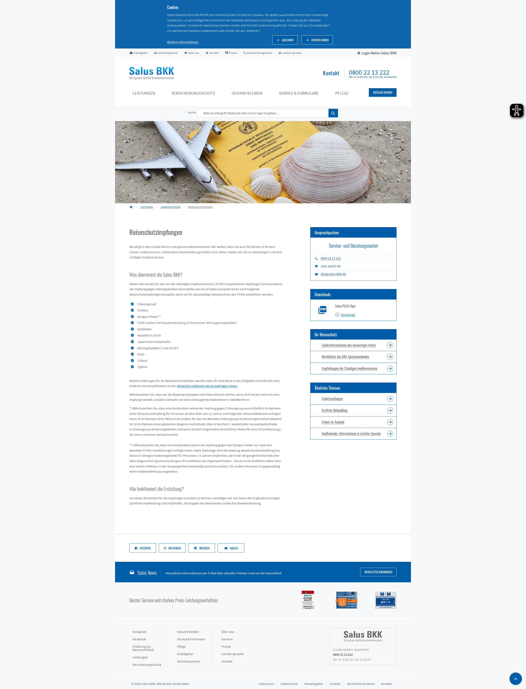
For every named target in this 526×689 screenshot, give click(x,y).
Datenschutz (289, 684)
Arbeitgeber (185, 654)
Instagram (139, 632)
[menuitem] (331, 73)
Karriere (227, 639)
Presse (226, 646)
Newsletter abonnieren (378, 572)
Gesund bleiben (247, 93)
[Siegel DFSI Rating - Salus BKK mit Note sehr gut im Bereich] (342, 600)
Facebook (139, 639)
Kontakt (226, 661)
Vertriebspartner (188, 661)
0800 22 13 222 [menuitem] (369, 72)
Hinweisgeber (313, 684)
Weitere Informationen (182, 42)
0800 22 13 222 (331, 258)
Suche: (192, 112)
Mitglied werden (382, 92)
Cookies (335, 684)
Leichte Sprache (232, 654)
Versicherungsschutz (193, 93)
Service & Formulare (299, 93)
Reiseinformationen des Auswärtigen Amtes (207, 386)
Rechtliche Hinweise (361, 684)
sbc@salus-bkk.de (333, 274)
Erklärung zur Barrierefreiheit (143, 648)
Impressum (266, 684)
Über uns (227, 632)
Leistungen (144, 93)
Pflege (342, 93)
